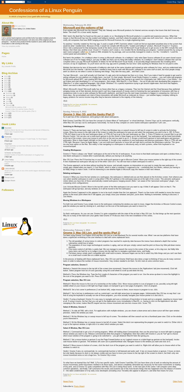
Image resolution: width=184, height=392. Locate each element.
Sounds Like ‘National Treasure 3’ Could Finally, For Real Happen (26, 139)
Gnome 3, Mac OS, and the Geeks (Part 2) (88, 114)
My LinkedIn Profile (9, 66)
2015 (6, 85)
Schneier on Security (13, 153)
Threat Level (9, 177)
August (8, 97)
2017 (6, 81)
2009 (6, 117)
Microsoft (71, 106)
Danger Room (10, 180)
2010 (6, 115)
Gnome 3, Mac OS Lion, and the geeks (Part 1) (91, 232)
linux (69, 224)
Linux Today (9, 159)
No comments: (93, 104)
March (8, 103)
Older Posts (177, 381)
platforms (77, 106)
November (9, 93)
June (7, 101)
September (9, 95)
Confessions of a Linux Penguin (45, 10)
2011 (6, 113)
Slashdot (8, 128)
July (7, 99)
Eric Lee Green (20, 26)
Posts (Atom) (79, 386)
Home (123, 381)
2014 (6, 87)
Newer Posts (68, 381)
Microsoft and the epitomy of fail (83, 27)
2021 (6, 76)
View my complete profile (11, 46)
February (9, 105)
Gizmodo (8, 137)
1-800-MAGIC (10, 168)
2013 (6, 89)
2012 (6, 91)
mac (73, 224)
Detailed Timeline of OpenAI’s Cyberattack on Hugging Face (24, 155)
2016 (6, 83)
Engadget (8, 144)
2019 (6, 78)
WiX (86, 52)
